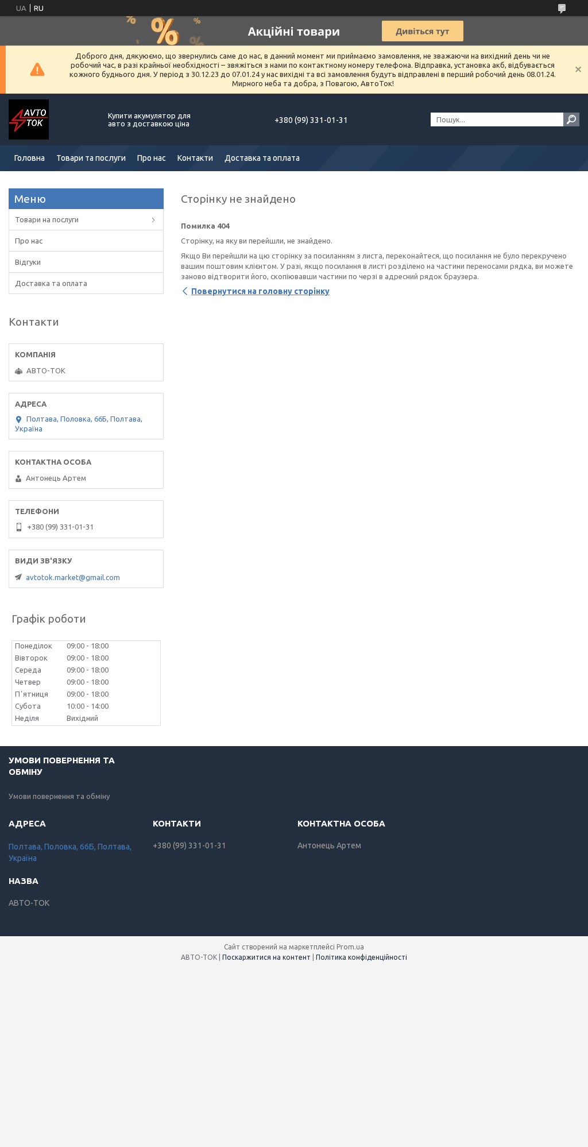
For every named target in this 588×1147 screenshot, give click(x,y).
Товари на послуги (47, 219)
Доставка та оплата (262, 158)
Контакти (195, 158)
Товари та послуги (91, 158)
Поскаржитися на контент (266, 957)
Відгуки (28, 262)
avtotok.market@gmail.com (73, 577)
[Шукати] (571, 119)
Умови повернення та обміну (59, 796)
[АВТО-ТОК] (52, 119)
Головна (29, 158)
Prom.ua (350, 947)
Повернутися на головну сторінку (260, 291)
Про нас (151, 158)
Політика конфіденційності (361, 957)
